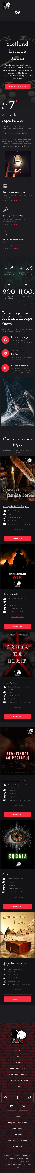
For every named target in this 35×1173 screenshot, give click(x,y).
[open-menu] (32, 5)
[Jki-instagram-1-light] (29, 1097)
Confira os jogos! (17, 86)
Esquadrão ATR (10, 594)
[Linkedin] (11, 1106)
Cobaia (5, 874)
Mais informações (14, 200)
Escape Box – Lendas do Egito (14, 964)
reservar (17, 626)
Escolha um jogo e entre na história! (15, 146)
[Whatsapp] (23, 1106)
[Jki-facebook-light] (17, 1097)
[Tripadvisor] (5, 1097)
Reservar (17, 538)
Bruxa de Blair (10, 683)
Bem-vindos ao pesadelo (14, 781)
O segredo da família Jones (16, 506)
